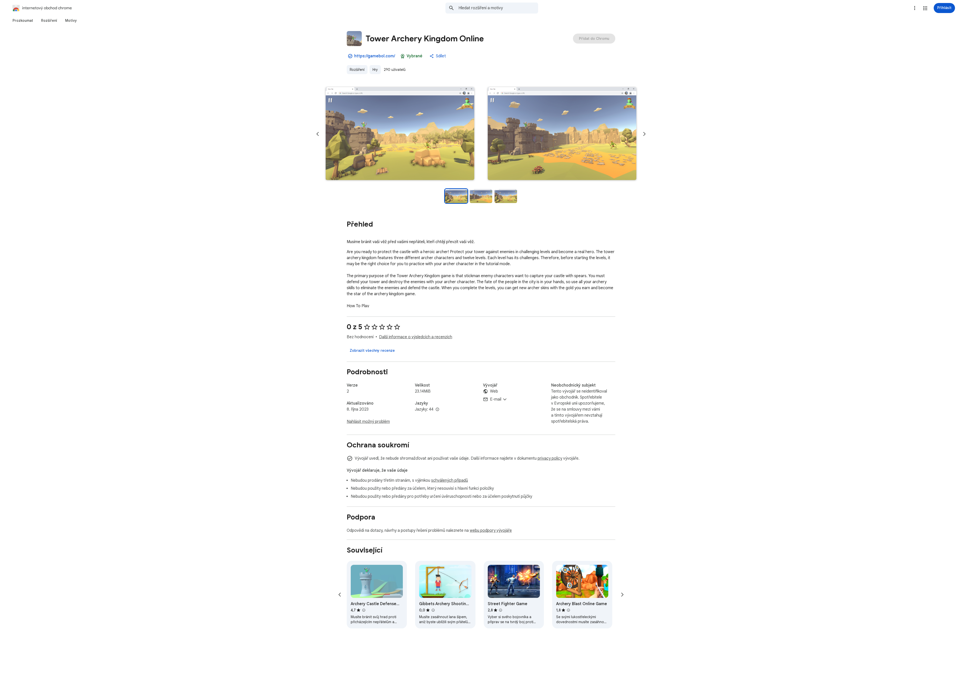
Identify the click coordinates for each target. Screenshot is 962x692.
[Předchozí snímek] (318, 134)
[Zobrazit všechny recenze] (372, 350)
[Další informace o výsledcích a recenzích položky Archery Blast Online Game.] (568, 610)
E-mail (495, 399)
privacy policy (550, 458)
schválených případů (449, 480)
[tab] (23, 20)
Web (494, 391)
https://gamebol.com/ (374, 56)
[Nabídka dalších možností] (915, 8)
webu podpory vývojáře (491, 530)
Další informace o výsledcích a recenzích (415, 336)
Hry (375, 69)
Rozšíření (357, 69)
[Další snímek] (644, 134)
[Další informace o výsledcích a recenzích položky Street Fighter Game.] (501, 610)
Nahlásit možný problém (368, 421)
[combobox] (498, 8)
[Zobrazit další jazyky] (437, 410)
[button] (925, 8)
